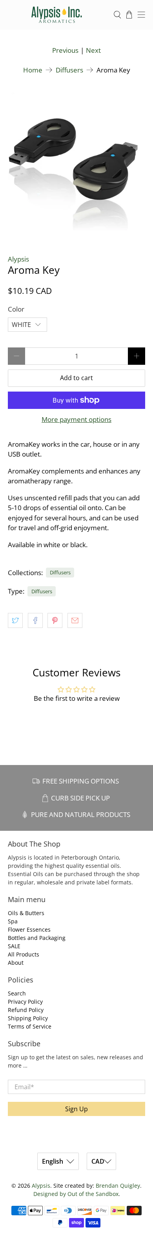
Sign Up (76, 1109)
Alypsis (18, 259)
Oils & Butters (26, 913)
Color (16, 309)
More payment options (76, 419)
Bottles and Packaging (37, 937)
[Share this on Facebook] (35, 620)
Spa (13, 921)
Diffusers (69, 70)
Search (17, 993)
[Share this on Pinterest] (54, 620)
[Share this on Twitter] (15, 620)
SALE (14, 946)
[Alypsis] (56, 15)
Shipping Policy (28, 1018)
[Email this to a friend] (74, 620)
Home (32, 70)
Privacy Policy (25, 1001)
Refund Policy (26, 1010)
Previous (65, 50)
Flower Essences (29, 929)
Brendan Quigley (118, 1185)
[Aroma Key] (77, 162)
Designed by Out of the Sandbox (75, 1194)
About (16, 962)
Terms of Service (29, 1026)
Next (93, 50)
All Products (23, 954)
